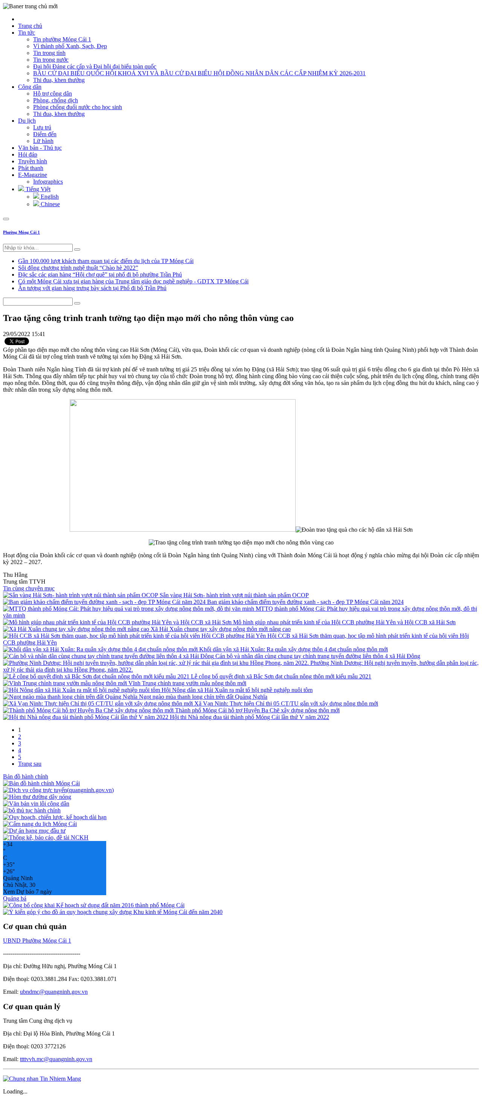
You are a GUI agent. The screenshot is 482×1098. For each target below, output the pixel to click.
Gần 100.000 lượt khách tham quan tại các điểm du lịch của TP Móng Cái (106, 261)
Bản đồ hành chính (25, 776)
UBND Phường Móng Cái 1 (37, 940)
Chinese (49, 204)
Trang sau (29, 763)
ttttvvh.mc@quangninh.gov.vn (56, 1059)
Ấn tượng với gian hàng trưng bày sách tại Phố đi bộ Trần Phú (92, 288)
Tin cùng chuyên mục (29, 588)
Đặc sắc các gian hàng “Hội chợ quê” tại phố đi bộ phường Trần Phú (100, 274)
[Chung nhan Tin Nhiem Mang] (42, 1078)
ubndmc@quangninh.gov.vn (54, 992)
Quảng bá (14, 898)
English (49, 196)
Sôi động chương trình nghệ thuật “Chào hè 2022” (78, 268)
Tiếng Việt (37, 189)
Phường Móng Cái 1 (21, 232)
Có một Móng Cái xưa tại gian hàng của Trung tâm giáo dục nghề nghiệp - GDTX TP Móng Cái (133, 281)
